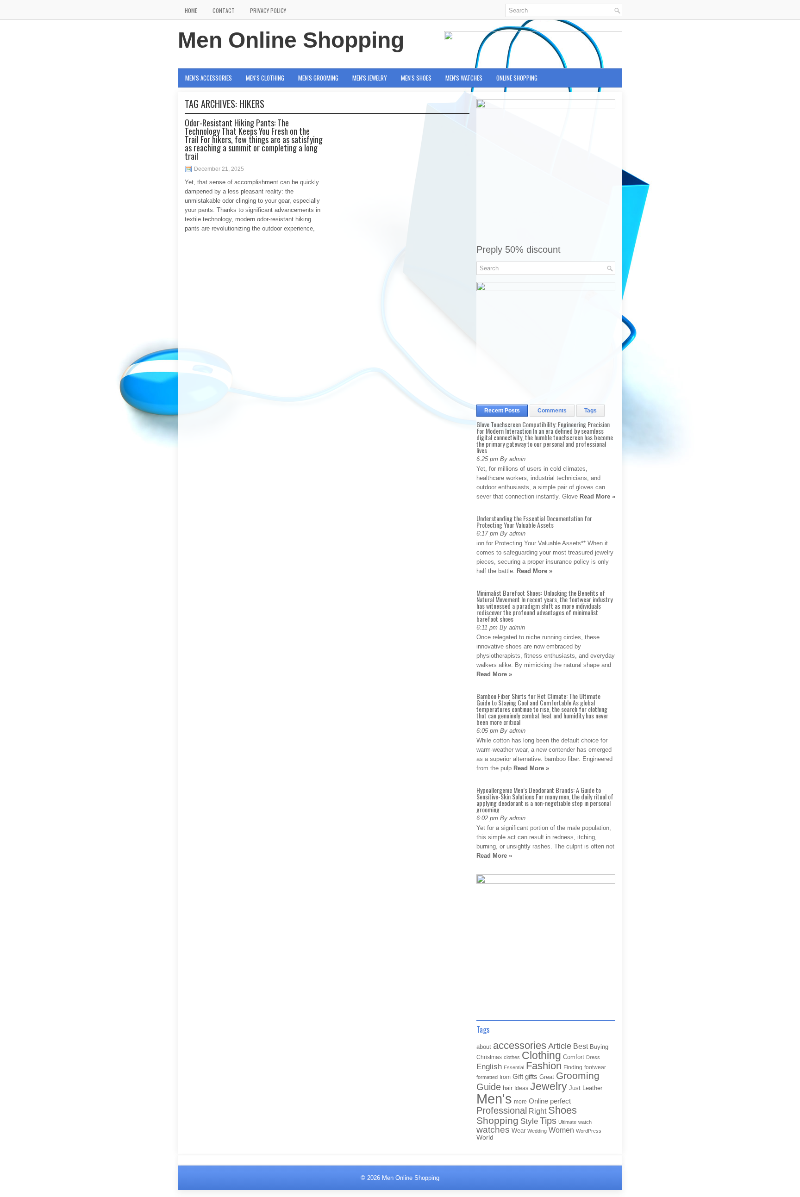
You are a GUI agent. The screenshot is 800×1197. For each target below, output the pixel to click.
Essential (514, 1067)
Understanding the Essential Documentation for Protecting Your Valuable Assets (534, 521)
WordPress (588, 1131)
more (520, 1101)
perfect (560, 1101)
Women (561, 1130)
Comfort (573, 1057)
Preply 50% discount (518, 249)
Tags (590, 410)
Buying (599, 1046)
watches (493, 1130)
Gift (517, 1076)
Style (529, 1121)
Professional (501, 1110)
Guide (488, 1087)
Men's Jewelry (369, 77)
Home (191, 10)
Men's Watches (463, 77)
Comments (552, 410)
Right (537, 1111)
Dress (593, 1057)
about (483, 1046)
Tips (548, 1121)
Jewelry (548, 1086)
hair (507, 1088)
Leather (592, 1088)
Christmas (489, 1057)
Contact (223, 10)
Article (559, 1046)
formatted (487, 1077)
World (485, 1137)
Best (580, 1046)
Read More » (597, 496)
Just (575, 1088)
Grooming (578, 1075)
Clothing (541, 1055)
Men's (494, 1098)
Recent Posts (502, 410)
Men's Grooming (318, 77)
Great (546, 1076)
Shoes (562, 1110)
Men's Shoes (416, 77)
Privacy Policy (268, 10)
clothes (512, 1057)
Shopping (497, 1120)
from (505, 1077)
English (489, 1066)
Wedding (537, 1131)
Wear (518, 1130)
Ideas (521, 1088)
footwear (595, 1067)
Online (538, 1101)
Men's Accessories (208, 77)
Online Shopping (517, 77)
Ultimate (567, 1122)
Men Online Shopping (291, 40)
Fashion (544, 1066)
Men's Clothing (265, 77)
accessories (519, 1045)
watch (585, 1122)
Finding (572, 1067)
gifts (531, 1076)
